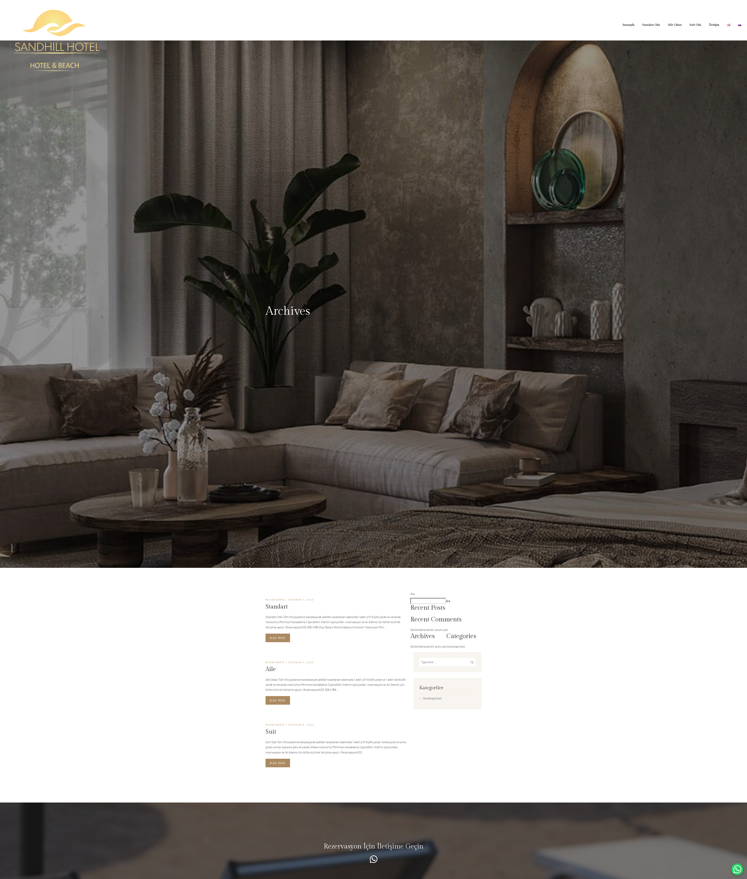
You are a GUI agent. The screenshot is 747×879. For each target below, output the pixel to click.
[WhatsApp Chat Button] (737, 869)
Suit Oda (695, 24)
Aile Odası (675, 24)
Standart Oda (651, 24)
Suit (271, 731)
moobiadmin (275, 599)
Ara (412, 593)
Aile (271, 669)
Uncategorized (455, 646)
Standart (277, 606)
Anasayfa (628, 24)
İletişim (714, 24)
